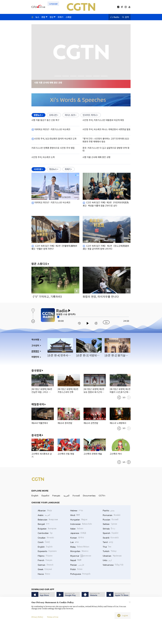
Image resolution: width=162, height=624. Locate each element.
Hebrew (76, 510)
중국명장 (36, 370)
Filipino (45, 555)
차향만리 (35, 356)
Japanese (78, 533)
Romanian (111, 515)
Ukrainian (112, 555)
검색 (127, 17)
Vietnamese (113, 565)
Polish (76, 569)
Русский (76, 495)
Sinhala (109, 528)
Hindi (75, 515)
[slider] (58, 317)
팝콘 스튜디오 (39, 263)
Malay (79, 546)
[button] (119, 397)
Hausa (44, 574)
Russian (110, 519)
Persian (77, 565)
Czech (44, 542)
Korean (77, 537)
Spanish (110, 533)
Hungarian (78, 519)
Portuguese (80, 574)
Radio (116, 17)
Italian (76, 528)
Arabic (44, 515)
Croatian (46, 537)
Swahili (111, 537)
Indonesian (81, 524)
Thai (107, 546)
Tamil (108, 542)
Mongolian (79, 551)
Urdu (107, 560)
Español (45, 495)
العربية (66, 495)
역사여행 (35, 339)
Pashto (109, 510)
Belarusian (48, 519)
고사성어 (35, 345)
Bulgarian (47, 528)
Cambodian (45, 533)
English (34, 495)
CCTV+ (102, 495)
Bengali (43, 524)
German (45, 565)
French (45, 560)
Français (56, 495)
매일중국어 (37, 404)
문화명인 (35, 351)
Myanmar (80, 555)
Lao (74, 542)
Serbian (110, 524)
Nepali (75, 560)
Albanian (45, 510)
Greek (45, 569)
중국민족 (36, 435)
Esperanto (47, 551)
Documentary (89, 495)
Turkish (109, 551)
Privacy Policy (37, 617)
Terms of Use (52, 617)
